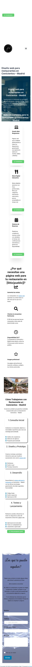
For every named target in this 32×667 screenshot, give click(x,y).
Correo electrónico (10, 627)
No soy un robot (11, 652)
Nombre (7, 610)
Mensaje (6, 635)
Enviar (7, 658)
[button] (26, 48)
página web (22, 296)
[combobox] (6, 622)
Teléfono (6, 619)
